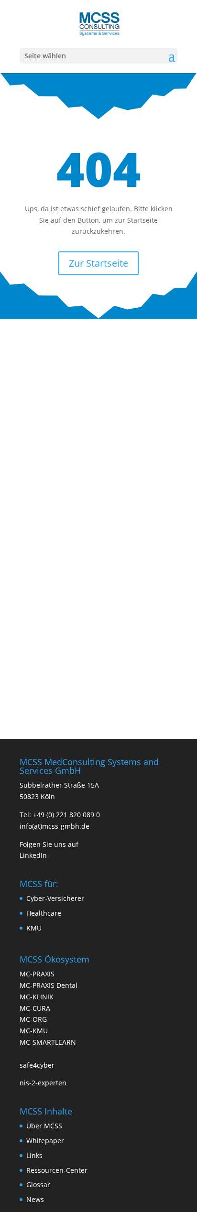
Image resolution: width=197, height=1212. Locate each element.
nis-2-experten (43, 1082)
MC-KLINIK (37, 996)
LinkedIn (33, 855)
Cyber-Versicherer (55, 898)
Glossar (38, 1184)
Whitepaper (45, 1140)
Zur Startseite (98, 263)
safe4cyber (37, 1065)
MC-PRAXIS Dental (48, 985)
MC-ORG (33, 1019)
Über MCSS (44, 1125)
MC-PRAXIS (37, 973)
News (35, 1199)
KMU (34, 927)
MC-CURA (35, 1008)
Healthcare (43, 913)
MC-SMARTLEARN (48, 1042)
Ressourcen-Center (57, 1170)
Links (34, 1155)
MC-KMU (34, 1030)
